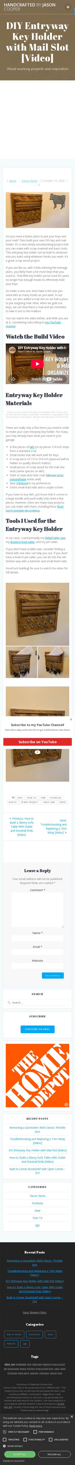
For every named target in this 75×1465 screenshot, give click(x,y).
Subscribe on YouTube (38, 741)
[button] (37, 724)
